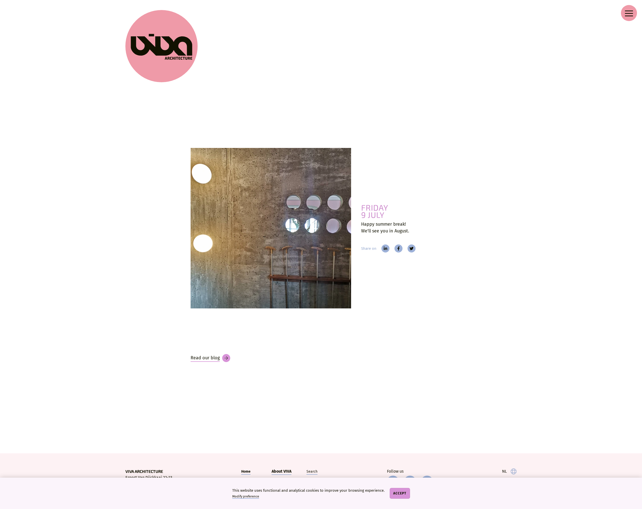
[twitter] (412, 248)
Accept (399, 493)
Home (246, 471)
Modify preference (245, 496)
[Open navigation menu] (629, 13)
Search (311, 471)
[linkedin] (385, 248)
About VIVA (281, 471)
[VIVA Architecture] (161, 46)
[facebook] (398, 248)
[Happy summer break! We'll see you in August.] (271, 228)
